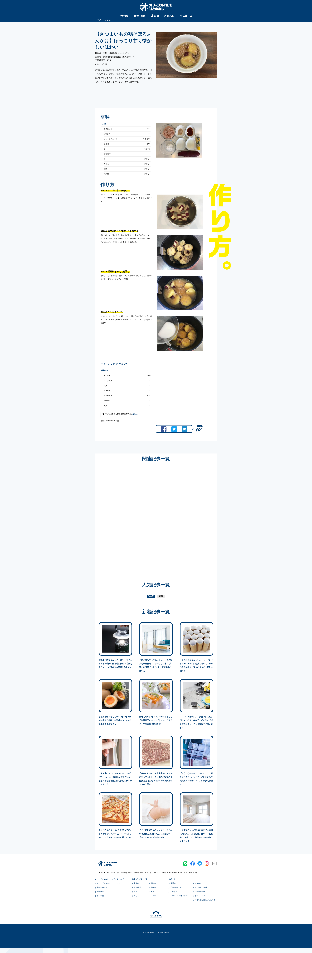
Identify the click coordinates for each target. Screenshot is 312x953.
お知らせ (198, 883)
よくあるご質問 (201, 887)
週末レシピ (138, 883)
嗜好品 (153, 887)
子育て (153, 891)
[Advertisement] (133, 519)
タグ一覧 (100, 896)
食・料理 (137, 887)
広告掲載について (177, 887)
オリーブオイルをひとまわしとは (110, 883)
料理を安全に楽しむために (205, 900)
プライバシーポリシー (179, 896)
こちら (134, 414)
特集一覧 (100, 891)
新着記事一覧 (102, 887)
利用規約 (174, 891)
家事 (135, 891)
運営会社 (174, 883)
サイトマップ (200, 896)
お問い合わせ (200, 891)
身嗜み (153, 883)
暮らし (136, 896)
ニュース (154, 896)
